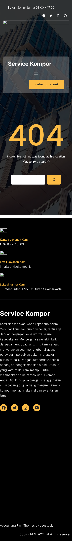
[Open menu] (36, 73)
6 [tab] (29, 50)
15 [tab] (36, 53)
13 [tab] (61, 50)
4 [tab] (20, 50)
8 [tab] (38, 50)
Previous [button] (8, 33)
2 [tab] (11, 50)
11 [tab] (52, 50)
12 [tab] (57, 50)
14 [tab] (66, 50)
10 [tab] (47, 50)
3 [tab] (15, 50)
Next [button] (64, 33)
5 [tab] (24, 50)
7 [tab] (34, 50)
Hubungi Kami (46, 84)
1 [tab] (6, 50)
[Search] (54, 180)
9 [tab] (43, 50)
